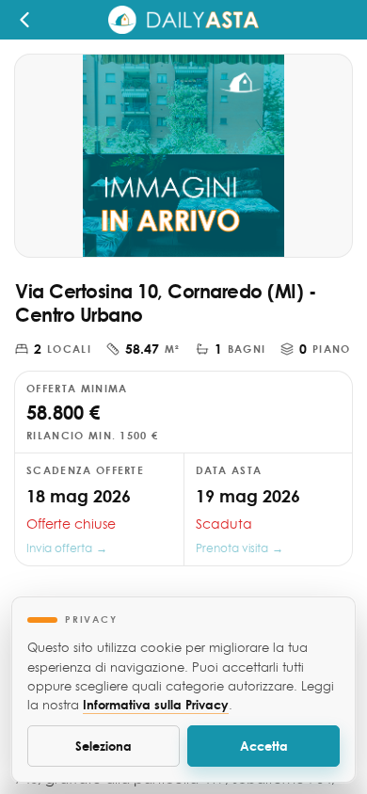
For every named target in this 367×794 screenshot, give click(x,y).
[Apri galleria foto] (183, 156)
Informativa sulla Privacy (156, 704)
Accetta (264, 745)
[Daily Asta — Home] (183, 20)
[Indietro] (30, 20)
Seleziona (103, 745)
